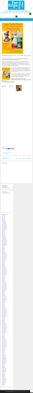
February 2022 (4, 282)
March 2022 (3, 281)
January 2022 (4, 283)
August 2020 (4, 300)
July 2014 (3, 383)
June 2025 (3, 232)
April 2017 (3, 353)
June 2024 (3, 248)
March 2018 (3, 338)
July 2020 (3, 302)
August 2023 (4, 260)
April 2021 (3, 294)
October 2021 (4, 287)
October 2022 (4, 273)
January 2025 (4, 239)
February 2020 (4, 308)
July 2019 (3, 317)
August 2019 (4, 316)
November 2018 (4, 328)
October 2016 (4, 359)
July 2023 (3, 261)
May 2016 (3, 366)
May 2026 (3, 218)
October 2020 (4, 298)
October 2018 (4, 329)
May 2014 (3, 384)
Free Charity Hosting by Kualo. (10, 391)
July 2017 (3, 349)
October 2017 (4, 345)
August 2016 (4, 362)
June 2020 (3, 303)
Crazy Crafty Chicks (5, 153)
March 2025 (3, 236)
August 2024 (4, 245)
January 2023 (4, 269)
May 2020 (3, 304)
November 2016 (4, 358)
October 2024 (4, 243)
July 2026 (3, 215)
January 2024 (4, 253)
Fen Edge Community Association (17, 11)
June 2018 (3, 334)
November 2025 (4, 226)
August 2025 (4, 230)
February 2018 (4, 340)
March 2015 (3, 378)
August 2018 (4, 332)
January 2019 (4, 325)
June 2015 (3, 374)
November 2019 (4, 312)
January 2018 (4, 341)
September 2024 (4, 244)
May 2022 (3, 278)
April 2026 (3, 219)
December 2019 (4, 311)
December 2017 (4, 342)
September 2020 (4, 299)
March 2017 (3, 354)
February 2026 (4, 222)
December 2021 (4, 285)
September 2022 (4, 274)
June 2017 (3, 350)
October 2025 (4, 227)
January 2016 (4, 370)
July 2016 (3, 363)
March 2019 (3, 323)
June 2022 (3, 277)
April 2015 (3, 376)
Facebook (8, 81)
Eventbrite (12, 81)
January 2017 (4, 357)
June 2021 (3, 291)
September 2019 (4, 315)
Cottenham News (5, 152)
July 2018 (3, 333)
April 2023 (3, 265)
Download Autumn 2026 (5, 187)
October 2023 (4, 257)
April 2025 (3, 235)
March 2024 (3, 252)
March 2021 (3, 295)
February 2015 (4, 379)
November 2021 (4, 286)
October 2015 (4, 371)
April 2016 (3, 367)
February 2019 (4, 324)
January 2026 (4, 223)
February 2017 (4, 355)
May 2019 (3, 320)
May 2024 (3, 249)
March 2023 (3, 266)
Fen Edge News (10, 152)
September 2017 (4, 346)
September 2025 (4, 228)
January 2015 (4, 380)
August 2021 (4, 290)
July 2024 (3, 247)
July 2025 (3, 231)
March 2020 (3, 307)
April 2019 (3, 321)
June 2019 (3, 319)
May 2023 (3, 264)
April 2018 (3, 337)
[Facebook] (16, 16)
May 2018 (3, 336)
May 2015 (3, 375)
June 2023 (3, 262)
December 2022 (4, 270)
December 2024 (4, 240)
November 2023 (4, 256)
